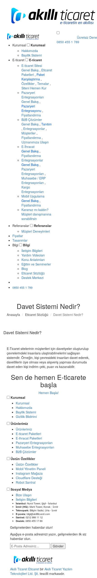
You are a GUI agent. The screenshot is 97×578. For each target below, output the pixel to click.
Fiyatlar (17, 235)
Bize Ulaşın (24, 495)
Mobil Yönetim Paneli (31, 469)
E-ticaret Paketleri (28, 433)
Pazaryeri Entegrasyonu (31, 108)
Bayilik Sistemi (31, 55)
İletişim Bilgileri (31, 250)
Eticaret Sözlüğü (33, 273)
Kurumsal (38, 45)
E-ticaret (35, 60)
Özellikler (28, 83)
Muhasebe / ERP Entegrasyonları (33, 180)
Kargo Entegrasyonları (32, 189)
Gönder (58, 546)
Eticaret (33, 569)
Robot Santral (25, 482)
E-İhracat (28, 146)
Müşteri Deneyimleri (35, 231)
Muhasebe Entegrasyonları (35, 447)
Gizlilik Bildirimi (26, 416)
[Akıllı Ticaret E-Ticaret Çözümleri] (23, 40)
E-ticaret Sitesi (31, 65)
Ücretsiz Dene (27, 282)
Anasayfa (13, 314)
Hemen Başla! (49, 392)
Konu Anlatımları (33, 259)
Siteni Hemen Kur (33, 88)
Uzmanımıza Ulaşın (35, 142)
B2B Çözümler (31, 119)
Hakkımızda (29, 50)
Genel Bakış (30, 70)
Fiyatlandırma (31, 115)
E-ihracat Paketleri (29, 438)
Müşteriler (29, 133)
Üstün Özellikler (23, 458)
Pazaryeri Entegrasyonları (32, 94)
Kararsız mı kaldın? (36, 214)
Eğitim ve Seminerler (36, 264)
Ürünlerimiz (19, 423)
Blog (24, 268)
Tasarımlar (20, 240)
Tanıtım (46, 124)
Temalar (43, 83)
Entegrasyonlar (34, 128)
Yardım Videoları (33, 255)
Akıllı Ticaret (19, 569)
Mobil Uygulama (32, 196)
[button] (58, 32)
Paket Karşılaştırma (33, 76)
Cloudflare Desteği (29, 478)
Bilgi (26, 245)
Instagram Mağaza (29, 473)
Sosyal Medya (21, 489)
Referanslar (42, 225)
